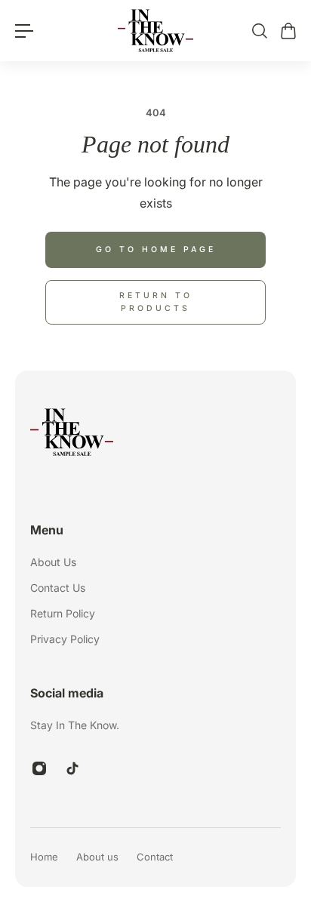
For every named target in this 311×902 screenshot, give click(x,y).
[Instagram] (39, 768)
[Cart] (287, 31)
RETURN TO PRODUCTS (155, 302)
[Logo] (155, 30)
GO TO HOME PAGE (156, 249)
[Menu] (24, 31)
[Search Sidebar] (259, 31)
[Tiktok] (72, 768)
